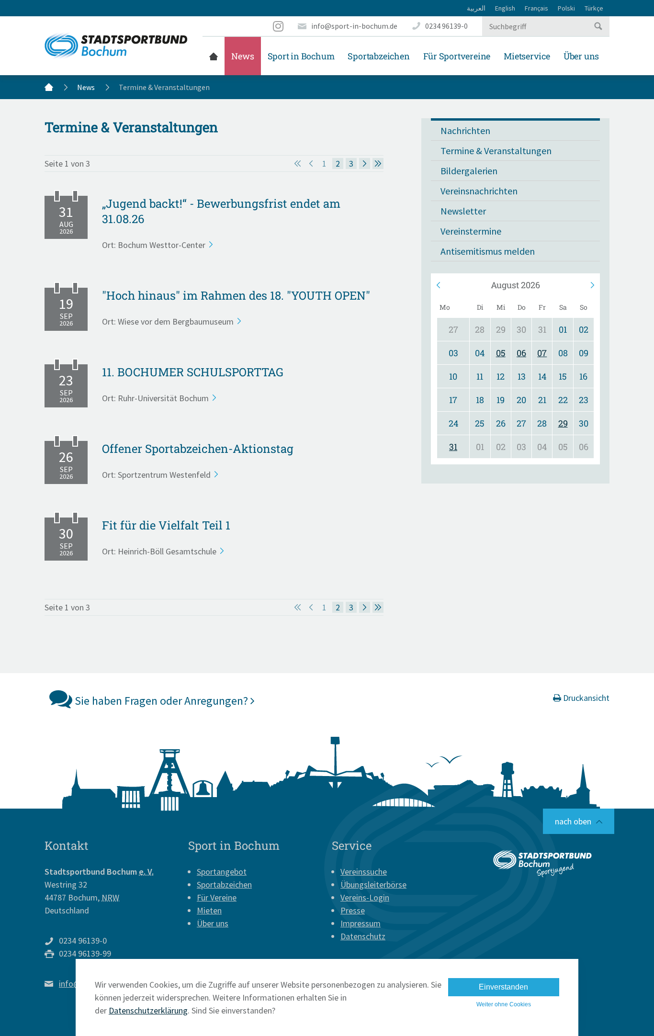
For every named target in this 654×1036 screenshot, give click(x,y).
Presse (352, 910)
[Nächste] (364, 163)
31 (453, 446)
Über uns (581, 56)
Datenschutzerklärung (148, 1010)
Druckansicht (585, 697)
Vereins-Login (364, 897)
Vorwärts (591, 285)
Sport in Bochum (301, 56)
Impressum (360, 923)
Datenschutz (362, 936)
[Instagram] (278, 26)
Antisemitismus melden (487, 251)
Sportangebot (222, 871)
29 (563, 423)
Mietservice (527, 56)
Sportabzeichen (378, 56)
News (242, 56)
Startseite (214, 56)
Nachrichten (465, 130)
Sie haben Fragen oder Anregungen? (161, 700)
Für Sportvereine (457, 56)
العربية (476, 8)
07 (542, 353)
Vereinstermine (470, 231)
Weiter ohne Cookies (503, 1004)
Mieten (209, 910)
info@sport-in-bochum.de (354, 26)
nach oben (573, 821)
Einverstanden (503, 987)
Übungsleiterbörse (373, 884)
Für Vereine (217, 897)
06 (521, 353)
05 (501, 353)
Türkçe (594, 8)
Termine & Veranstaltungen (496, 151)
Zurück (439, 285)
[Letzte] (377, 163)
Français (536, 8)
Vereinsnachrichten (479, 191)
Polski (566, 8)
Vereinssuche (363, 871)
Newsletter (463, 211)
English (505, 8)
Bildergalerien (468, 171)
